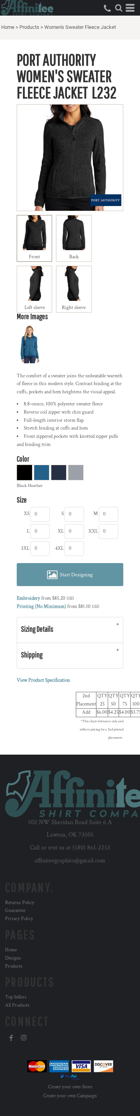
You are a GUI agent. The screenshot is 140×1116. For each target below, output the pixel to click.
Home (7, 27)
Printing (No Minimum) (41, 606)
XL (61, 531)
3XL (25, 548)
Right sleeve (74, 307)
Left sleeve (34, 307)
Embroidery (28, 598)
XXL (93, 531)
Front (34, 257)
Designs (13, 958)
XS (27, 513)
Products (29, 27)
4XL (59, 548)
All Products (17, 1005)
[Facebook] (11, 1037)
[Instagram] (23, 1037)
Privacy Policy (19, 918)
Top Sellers (15, 997)
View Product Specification (43, 680)
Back (74, 257)
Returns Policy (19, 902)
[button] (118, 8)
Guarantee (15, 910)
